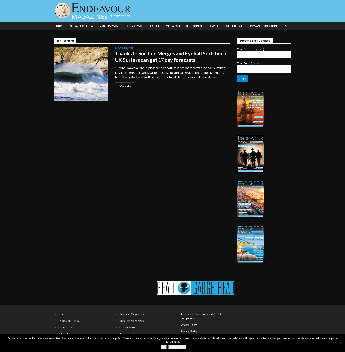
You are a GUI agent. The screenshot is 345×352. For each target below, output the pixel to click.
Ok (163, 347)
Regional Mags (134, 26)
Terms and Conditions (262, 26)
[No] (340, 343)
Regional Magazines (131, 314)
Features (155, 26)
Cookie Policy (189, 324)
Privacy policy (177, 347)
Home (60, 26)
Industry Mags (109, 26)
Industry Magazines (131, 320)
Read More (125, 85)
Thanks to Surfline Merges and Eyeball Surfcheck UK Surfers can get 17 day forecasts (170, 56)
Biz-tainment (124, 48)
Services (214, 26)
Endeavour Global (81, 26)
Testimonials (194, 26)
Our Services (127, 327)
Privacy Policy (189, 331)
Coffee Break (233, 26)
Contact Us (65, 327)
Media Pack (173, 26)
